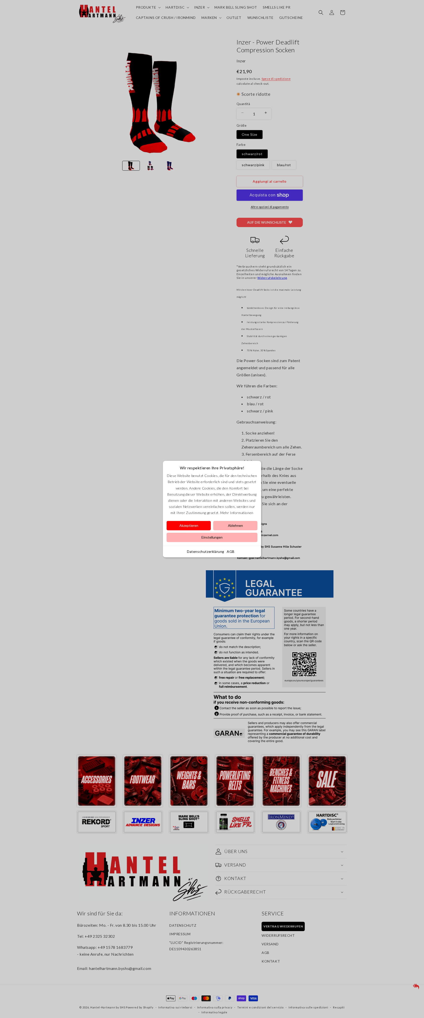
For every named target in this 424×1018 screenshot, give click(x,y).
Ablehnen (235, 525)
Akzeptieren (188, 525)
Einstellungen (212, 537)
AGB (231, 551)
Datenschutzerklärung (205, 551)
